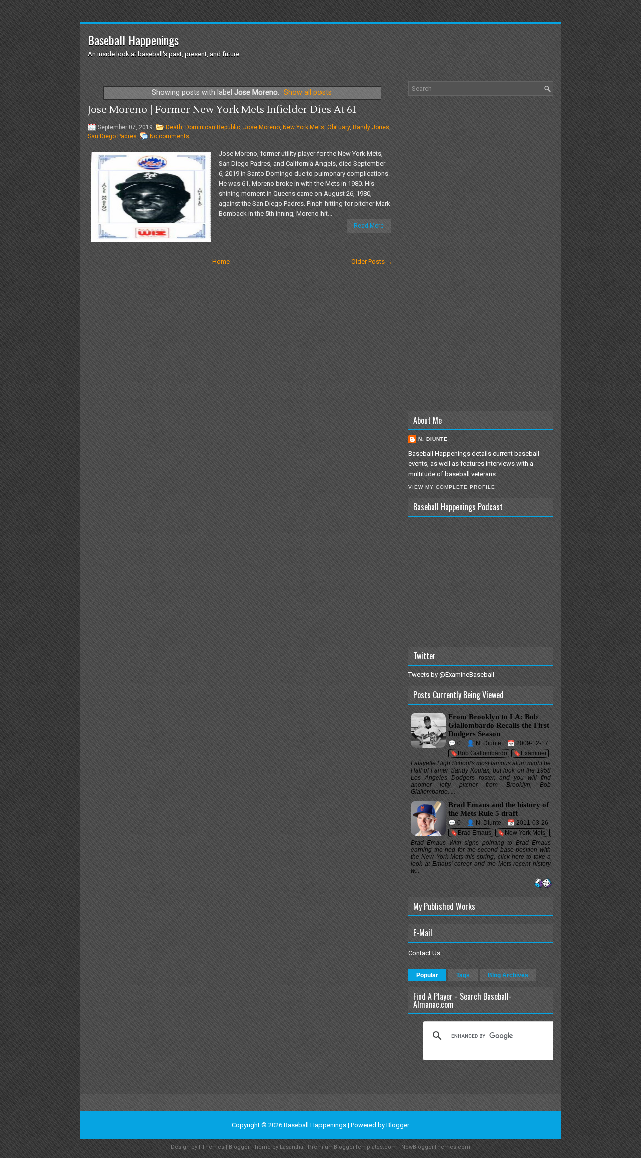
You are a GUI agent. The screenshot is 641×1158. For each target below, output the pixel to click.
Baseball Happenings (133, 40)
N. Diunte (433, 439)
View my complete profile (451, 487)
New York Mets (303, 127)
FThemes (211, 1147)
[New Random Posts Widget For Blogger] (543, 883)
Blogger (397, 1125)
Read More (369, 225)
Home (221, 261)
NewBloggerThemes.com (435, 1147)
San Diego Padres (112, 136)
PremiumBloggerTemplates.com (352, 1147)
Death (174, 127)
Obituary (338, 127)
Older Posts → (372, 261)
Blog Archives (508, 975)
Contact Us (424, 953)
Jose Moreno (261, 127)
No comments (169, 136)
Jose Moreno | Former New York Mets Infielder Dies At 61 (222, 110)
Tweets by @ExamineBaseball (451, 674)
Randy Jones (371, 127)
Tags (463, 975)
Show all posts (308, 92)
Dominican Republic (212, 127)
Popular (427, 975)
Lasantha (291, 1147)
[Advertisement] (480, 253)
